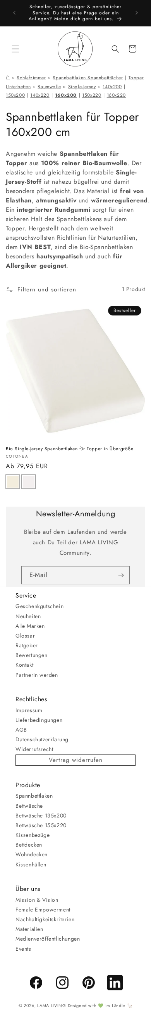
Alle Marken (30, 626)
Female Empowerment (42, 909)
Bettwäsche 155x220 (41, 825)
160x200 (66, 95)
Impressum (28, 710)
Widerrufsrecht (34, 749)
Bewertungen (31, 655)
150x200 (15, 95)
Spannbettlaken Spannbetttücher (88, 77)
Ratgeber (26, 645)
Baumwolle (49, 86)
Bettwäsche (29, 806)
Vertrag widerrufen (76, 760)
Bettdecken (28, 845)
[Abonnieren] (120, 575)
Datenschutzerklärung (42, 739)
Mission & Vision (36, 900)
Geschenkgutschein (39, 606)
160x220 (116, 95)
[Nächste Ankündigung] (136, 12)
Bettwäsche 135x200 (41, 815)
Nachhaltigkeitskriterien (44, 919)
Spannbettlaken (34, 796)
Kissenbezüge (32, 835)
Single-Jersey (82, 86)
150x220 (91, 95)
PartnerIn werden (36, 675)
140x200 (112, 86)
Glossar (25, 636)
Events (23, 949)
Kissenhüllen (30, 864)
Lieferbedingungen (38, 720)
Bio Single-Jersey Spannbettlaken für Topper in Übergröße (70, 449)
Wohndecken (31, 854)
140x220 (39, 95)
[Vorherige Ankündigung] (14, 12)
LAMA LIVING (51, 1005)
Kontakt (24, 665)
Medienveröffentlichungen (47, 939)
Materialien (29, 929)
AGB (21, 730)
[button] (15, 49)
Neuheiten (28, 616)
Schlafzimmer (31, 77)
